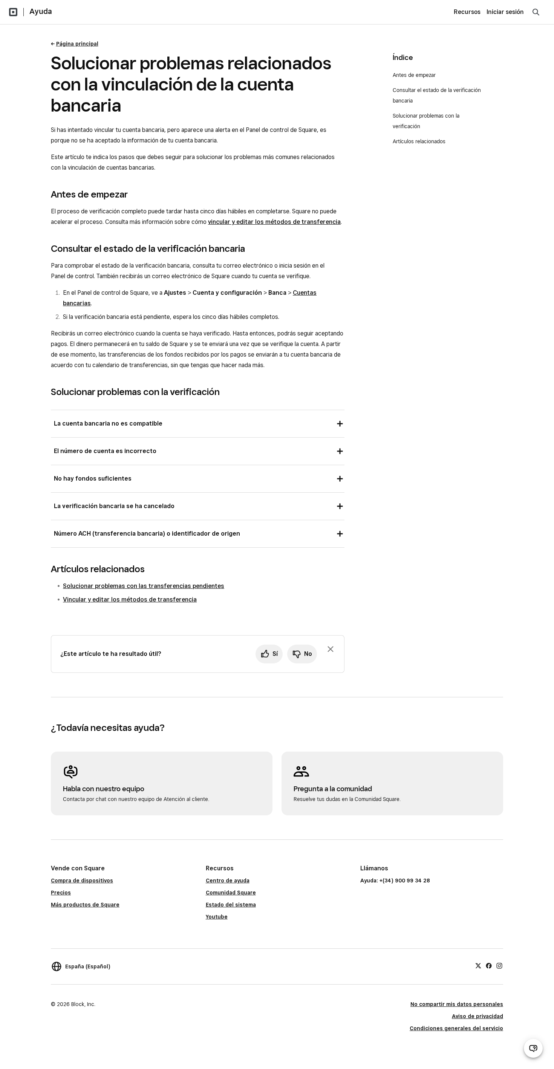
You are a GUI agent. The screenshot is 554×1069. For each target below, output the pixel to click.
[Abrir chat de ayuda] (533, 1048)
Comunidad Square (231, 893)
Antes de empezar (414, 75)
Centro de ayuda (227, 881)
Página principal (77, 44)
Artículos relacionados (419, 141)
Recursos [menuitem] (467, 11)
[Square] (13, 12)
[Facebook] (489, 965)
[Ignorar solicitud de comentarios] (330, 649)
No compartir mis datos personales (456, 1004)
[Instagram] (499, 965)
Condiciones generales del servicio (456, 1028)
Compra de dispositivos (82, 881)
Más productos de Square (85, 905)
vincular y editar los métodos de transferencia (274, 221)
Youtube (217, 917)
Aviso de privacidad (477, 1016)
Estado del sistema (231, 905)
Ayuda (40, 11)
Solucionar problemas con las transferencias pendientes (143, 586)
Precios (61, 893)
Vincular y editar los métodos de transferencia (130, 599)
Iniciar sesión (505, 11)
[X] (478, 965)
